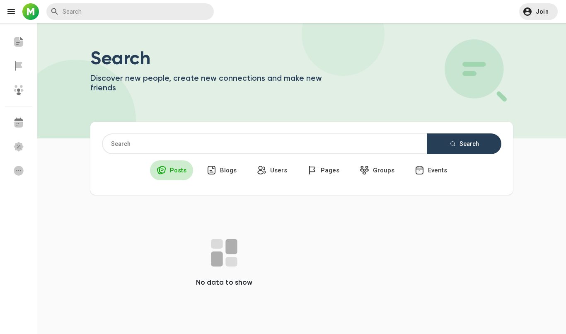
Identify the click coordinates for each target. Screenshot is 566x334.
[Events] (18, 123)
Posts (177, 170)
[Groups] (18, 90)
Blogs (227, 170)
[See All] (18, 171)
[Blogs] (18, 42)
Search (468, 143)
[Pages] (18, 66)
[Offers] (18, 147)
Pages (329, 170)
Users (277, 170)
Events (436, 170)
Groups (382, 170)
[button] (538, 11)
